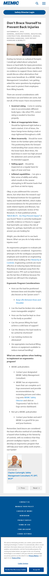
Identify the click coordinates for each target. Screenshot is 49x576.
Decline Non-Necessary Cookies (15, 569)
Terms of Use (24, 525)
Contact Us (24, 502)
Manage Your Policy (24, 506)
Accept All (36, 569)
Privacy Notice (24, 520)
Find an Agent (24, 529)
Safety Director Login (24, 12)
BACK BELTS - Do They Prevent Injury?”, (24, 215)
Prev (23, 488)
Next (35, 488)
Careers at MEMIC (24, 511)
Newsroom (24, 515)
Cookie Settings (23, 563)
